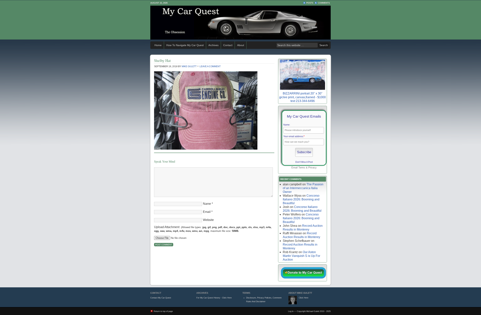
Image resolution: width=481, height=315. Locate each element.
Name (207, 203)
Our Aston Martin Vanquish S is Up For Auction (301, 255)
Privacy (312, 167)
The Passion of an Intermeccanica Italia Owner (303, 188)
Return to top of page (163, 311)
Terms (301, 167)
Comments (324, 3)
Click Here (303, 298)
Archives (213, 45)
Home (158, 45)
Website (208, 219)
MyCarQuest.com (240, 23)
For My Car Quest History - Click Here (214, 298)
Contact (227, 45)
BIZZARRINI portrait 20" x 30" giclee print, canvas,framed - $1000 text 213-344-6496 (302, 97)
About (240, 45)
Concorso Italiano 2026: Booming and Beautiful (301, 199)
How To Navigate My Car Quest (185, 45)
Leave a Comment (210, 66)
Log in (290, 311)
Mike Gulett (189, 66)
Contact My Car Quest (160, 298)
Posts (309, 3)
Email (207, 211)
